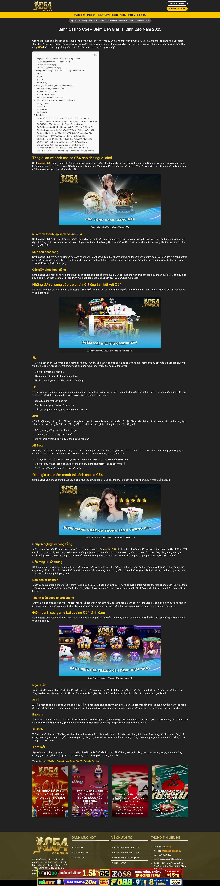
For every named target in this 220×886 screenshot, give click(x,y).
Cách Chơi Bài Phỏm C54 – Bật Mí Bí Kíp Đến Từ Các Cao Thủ (66, 133)
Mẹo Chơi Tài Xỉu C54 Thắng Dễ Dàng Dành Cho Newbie (64, 148)
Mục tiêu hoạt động (48, 65)
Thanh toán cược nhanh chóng (53, 97)
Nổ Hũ (123, 15)
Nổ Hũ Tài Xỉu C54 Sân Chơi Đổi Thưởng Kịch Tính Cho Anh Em (67, 151)
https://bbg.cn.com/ (171, 850)
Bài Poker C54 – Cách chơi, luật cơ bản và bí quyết (61, 124)
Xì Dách (43, 112)
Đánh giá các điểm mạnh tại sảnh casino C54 (55, 85)
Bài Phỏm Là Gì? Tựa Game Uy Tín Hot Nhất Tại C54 (62, 136)
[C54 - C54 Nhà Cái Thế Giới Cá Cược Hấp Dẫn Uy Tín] (45, 6)
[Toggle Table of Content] (94, 55)
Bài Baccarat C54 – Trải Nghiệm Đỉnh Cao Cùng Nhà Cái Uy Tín (66, 127)
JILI (40, 74)
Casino (114, 15)
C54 (169, 846)
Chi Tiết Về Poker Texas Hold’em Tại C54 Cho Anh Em (63, 142)
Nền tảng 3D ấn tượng (49, 91)
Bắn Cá (131, 15)
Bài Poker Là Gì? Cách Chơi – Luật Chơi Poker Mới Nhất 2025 (66, 139)
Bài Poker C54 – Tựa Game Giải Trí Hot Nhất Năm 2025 (64, 145)
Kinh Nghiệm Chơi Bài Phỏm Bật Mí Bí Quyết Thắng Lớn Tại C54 (67, 130)
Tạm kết (39, 115)
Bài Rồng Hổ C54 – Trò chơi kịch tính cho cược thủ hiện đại (64, 118)
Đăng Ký (91, 15)
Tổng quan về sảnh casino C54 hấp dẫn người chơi (57, 58)
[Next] (188, 793)
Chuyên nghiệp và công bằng (51, 88)
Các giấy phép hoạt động (50, 68)
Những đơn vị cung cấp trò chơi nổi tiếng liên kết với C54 (60, 70)
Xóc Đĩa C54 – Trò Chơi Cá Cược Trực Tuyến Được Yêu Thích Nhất (68, 121)
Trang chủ (79, 15)
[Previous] (32, 793)
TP (41, 77)
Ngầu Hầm (44, 103)
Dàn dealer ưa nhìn (48, 94)
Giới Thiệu (141, 15)
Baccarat (44, 109)
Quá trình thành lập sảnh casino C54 (54, 62)
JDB (41, 80)
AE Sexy (43, 82)
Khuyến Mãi (104, 15)
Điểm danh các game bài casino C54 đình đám (56, 100)
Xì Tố (42, 106)
